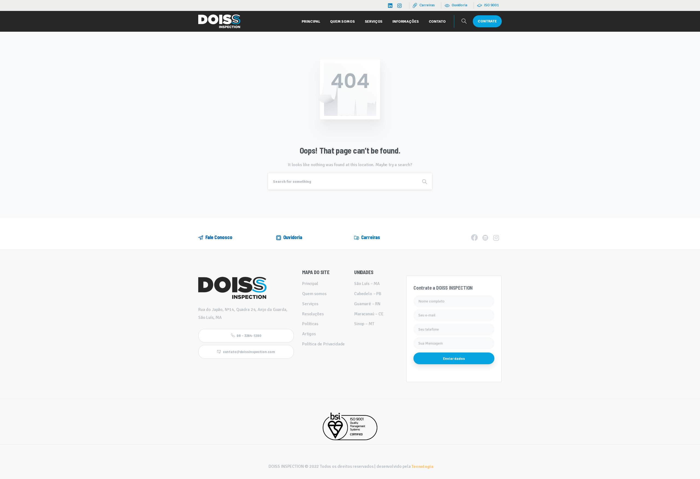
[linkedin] (390, 5)
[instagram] (399, 5)
